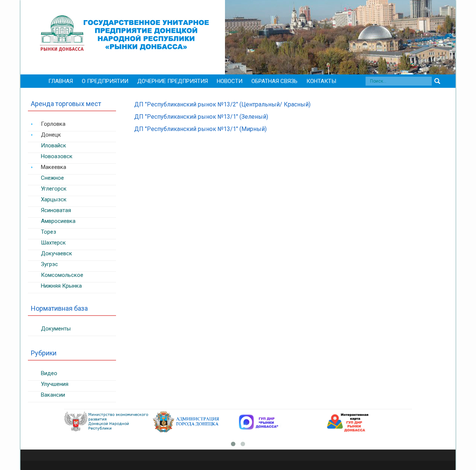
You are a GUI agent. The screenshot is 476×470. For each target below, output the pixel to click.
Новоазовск (57, 156)
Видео (49, 373)
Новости (229, 81)
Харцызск (54, 199)
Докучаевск (56, 253)
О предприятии (105, 81)
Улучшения (54, 384)
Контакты (321, 81)
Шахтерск (53, 242)
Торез (48, 231)
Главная (60, 81)
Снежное (52, 178)
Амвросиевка (58, 221)
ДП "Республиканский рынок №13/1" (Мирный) (200, 128)
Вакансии (53, 394)
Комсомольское (62, 275)
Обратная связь (274, 81)
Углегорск (54, 188)
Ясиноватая (56, 210)
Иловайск (53, 145)
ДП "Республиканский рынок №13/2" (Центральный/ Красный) (222, 104)
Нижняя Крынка (61, 285)
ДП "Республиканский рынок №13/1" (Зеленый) (201, 116)
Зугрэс (49, 264)
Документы (56, 328)
